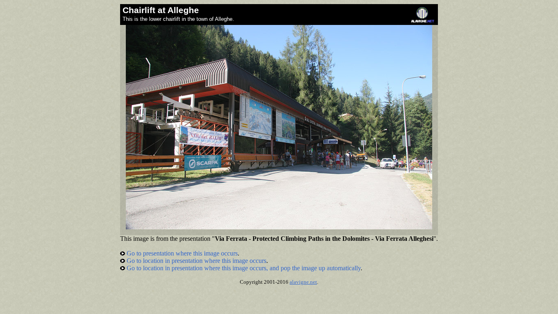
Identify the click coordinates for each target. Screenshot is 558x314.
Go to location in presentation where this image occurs (195, 260)
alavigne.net (303, 282)
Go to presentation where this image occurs (181, 253)
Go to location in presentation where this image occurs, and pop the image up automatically (243, 268)
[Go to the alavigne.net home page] (422, 20)
